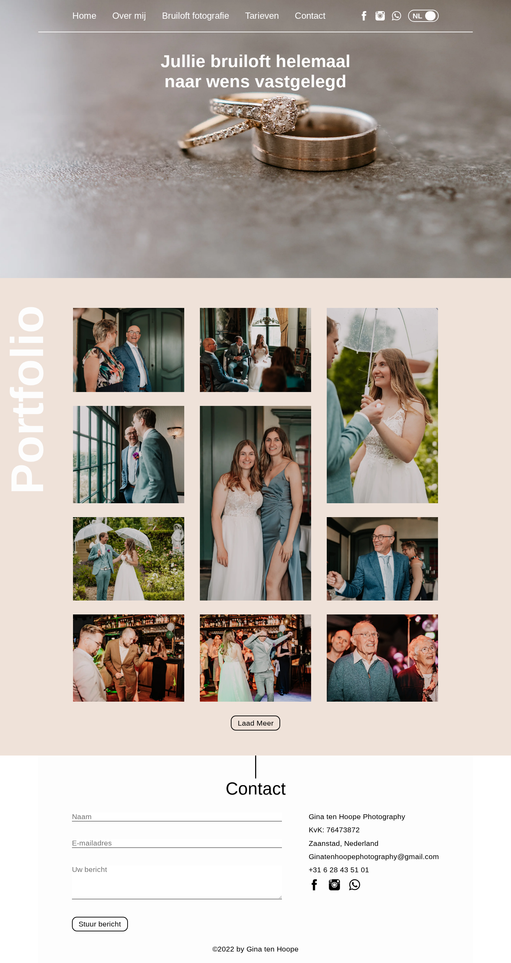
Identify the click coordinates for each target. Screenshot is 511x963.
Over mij (129, 15)
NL (417, 16)
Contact (310, 15)
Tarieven (262, 15)
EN (429, 16)
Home (84, 15)
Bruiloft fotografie (195, 15)
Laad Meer (256, 723)
